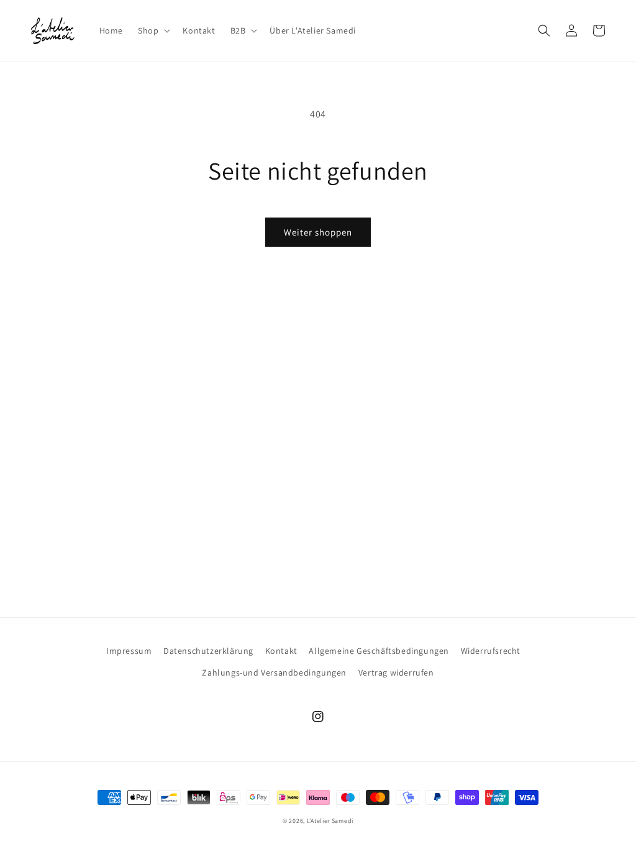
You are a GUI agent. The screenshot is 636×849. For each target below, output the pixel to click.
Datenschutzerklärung (208, 650)
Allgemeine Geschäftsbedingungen (379, 650)
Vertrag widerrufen (396, 672)
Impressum (129, 650)
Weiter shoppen (318, 232)
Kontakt (281, 650)
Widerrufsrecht (490, 650)
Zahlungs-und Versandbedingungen (274, 672)
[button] (152, 30)
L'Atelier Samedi (330, 821)
